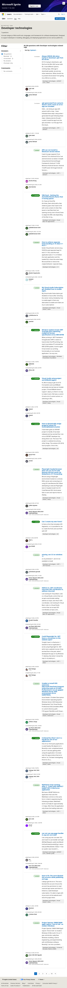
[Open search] (59, 14)
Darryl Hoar (32, 454)
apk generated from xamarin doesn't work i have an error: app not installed (52, 104)
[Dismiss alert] (63, 3)
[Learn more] (11, 56)
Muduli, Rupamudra (34, 273)
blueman (31, 908)
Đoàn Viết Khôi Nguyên (35, 955)
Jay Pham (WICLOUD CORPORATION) (34, 627)
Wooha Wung (32, 180)
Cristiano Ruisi (33, 914)
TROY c (31, 540)
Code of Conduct (14, 985)
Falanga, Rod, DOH (34, 770)
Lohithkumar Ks (33, 315)
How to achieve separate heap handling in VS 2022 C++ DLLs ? (52, 243)
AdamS (31, 409)
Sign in (63, 14)
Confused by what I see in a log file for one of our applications (52, 739)
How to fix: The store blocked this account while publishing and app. (52, 877)
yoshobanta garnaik (34, 571)
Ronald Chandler (33, 620)
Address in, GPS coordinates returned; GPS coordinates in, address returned (52, 589)
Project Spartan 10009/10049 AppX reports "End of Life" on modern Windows (52, 924)
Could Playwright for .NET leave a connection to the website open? (51, 638)
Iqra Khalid (32, 546)
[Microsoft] (3, 14)
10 (51, 974)
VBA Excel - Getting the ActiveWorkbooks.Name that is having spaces (52, 196)
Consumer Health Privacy (49, 983)
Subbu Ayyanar (33, 505)
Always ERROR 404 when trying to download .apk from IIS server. (52, 57)
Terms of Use (4, 985)
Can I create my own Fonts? (52, 522)
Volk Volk (31, 88)
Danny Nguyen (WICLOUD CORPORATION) (36, 512)
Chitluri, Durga (33, 721)
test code (31, 819)
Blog (23, 983)
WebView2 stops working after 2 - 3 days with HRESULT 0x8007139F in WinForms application (52, 787)
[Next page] (55, 973)
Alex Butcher (32, 187)
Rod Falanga (32, 669)
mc (29, 859)
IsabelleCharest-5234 (34, 227)
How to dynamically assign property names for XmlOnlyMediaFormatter (51, 425)
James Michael (33, 94)
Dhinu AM (31, 370)
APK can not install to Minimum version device (51, 151)
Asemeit (31, 321)
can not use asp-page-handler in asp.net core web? (53, 834)
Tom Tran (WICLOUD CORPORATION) (34, 866)
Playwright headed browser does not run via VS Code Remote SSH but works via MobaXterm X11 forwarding (52, 471)
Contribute (31, 983)
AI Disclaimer (5, 983)
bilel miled (32, 135)
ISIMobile (31, 364)
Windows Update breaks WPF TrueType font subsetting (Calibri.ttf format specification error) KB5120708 (53, 332)
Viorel (30, 825)
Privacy (37, 983)
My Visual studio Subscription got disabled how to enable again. (52, 289)
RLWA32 (31, 279)
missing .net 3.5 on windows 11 (52, 555)
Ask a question (60, 18)
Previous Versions (15, 983)
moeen (31, 460)
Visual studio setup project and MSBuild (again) (51, 379)
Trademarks (26, 985)
